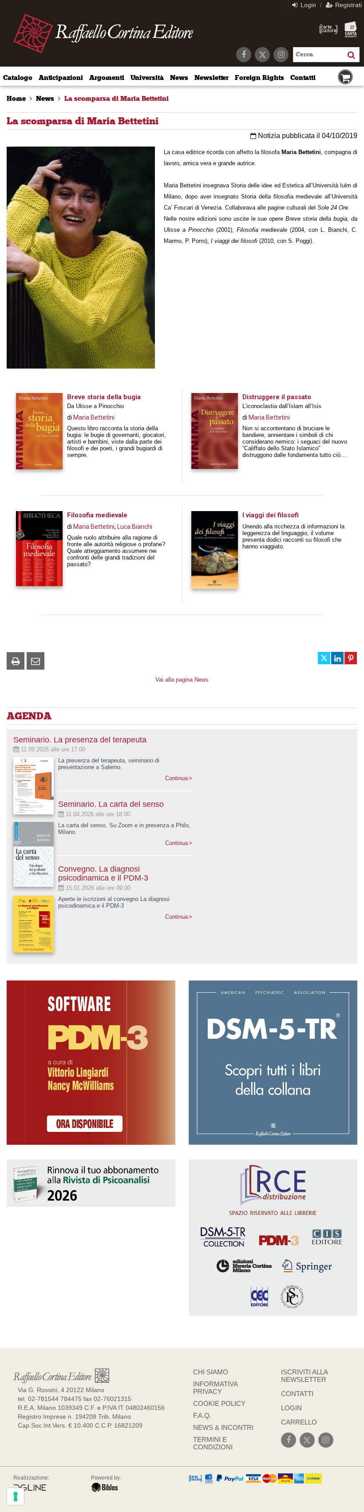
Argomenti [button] (106, 78)
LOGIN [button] (291, 1408)
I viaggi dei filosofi (270, 515)
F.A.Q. (202, 1415)
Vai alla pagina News (182, 679)
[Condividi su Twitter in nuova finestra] (324, 658)
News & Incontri (223, 1427)
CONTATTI (297, 1393)
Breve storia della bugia (104, 397)
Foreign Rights (259, 78)
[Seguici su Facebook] (243, 54)
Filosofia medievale (97, 515)
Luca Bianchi (134, 526)
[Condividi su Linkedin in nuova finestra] (337, 658)
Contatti (303, 78)
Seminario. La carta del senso (111, 804)
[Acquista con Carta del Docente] (351, 29)
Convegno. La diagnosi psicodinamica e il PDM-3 (103, 873)
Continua (176, 778)
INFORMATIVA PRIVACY (215, 1387)
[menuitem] (16, 99)
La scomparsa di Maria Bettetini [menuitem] (116, 99)
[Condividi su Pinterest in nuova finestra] (350, 658)
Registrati (347, 4)
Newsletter (211, 78)
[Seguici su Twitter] (262, 54)
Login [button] (307, 4)
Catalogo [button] (17, 78)
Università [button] (147, 78)
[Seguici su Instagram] (281, 54)
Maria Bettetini (94, 417)
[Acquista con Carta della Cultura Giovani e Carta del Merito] (328, 29)
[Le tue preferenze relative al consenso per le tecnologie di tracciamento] (15, 1496)
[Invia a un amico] (35, 661)
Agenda (29, 716)
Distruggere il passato (276, 397)
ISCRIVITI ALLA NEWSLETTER (304, 1375)
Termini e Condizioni (213, 1443)
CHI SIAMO (210, 1372)
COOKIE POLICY (219, 1403)
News (179, 78)
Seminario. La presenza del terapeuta (79, 739)
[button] (15, 661)
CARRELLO (299, 1422)
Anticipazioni (61, 78)
